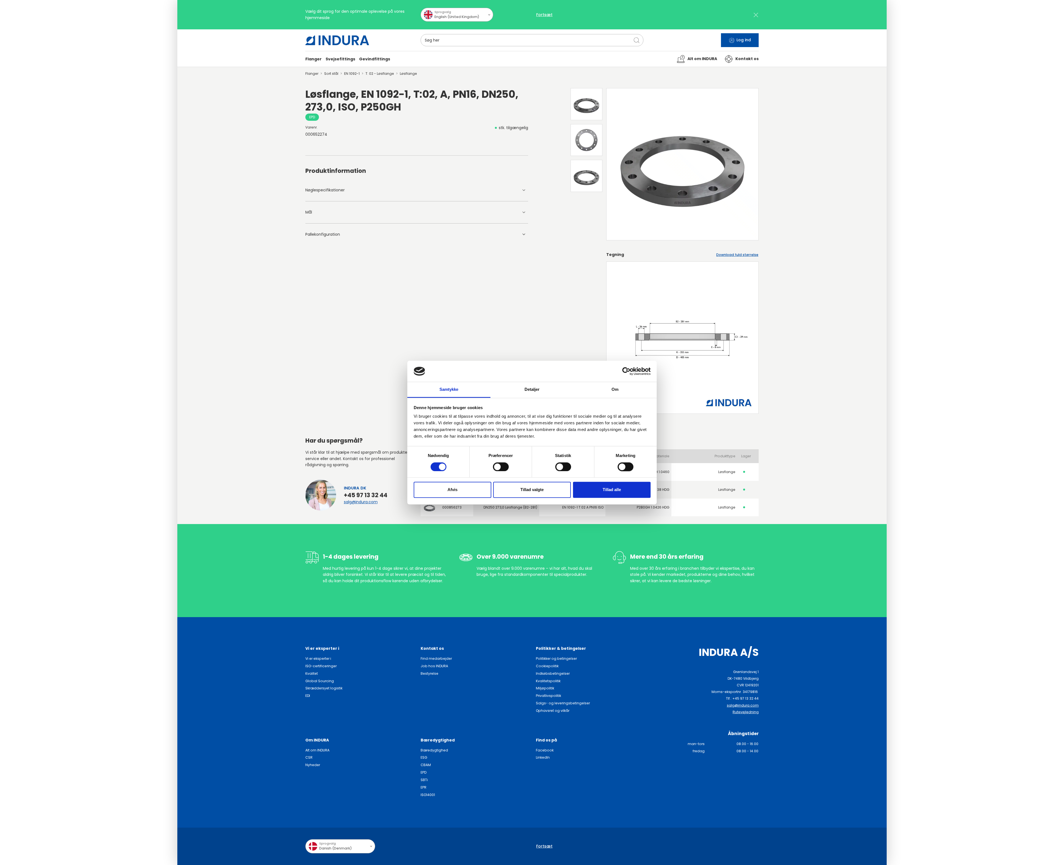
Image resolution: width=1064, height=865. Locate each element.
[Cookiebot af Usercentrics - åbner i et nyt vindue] (626, 371)
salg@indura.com (361, 502)
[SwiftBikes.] (337, 40)
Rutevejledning (746, 712)
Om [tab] (615, 389)
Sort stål (331, 73)
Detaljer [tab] (532, 389)
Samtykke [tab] (449, 389)
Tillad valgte (532, 489)
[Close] (756, 15)
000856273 (452, 507)
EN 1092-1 (352, 73)
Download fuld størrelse (737, 254)
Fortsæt (544, 14)
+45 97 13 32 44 (365, 495)
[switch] (501, 466)
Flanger (311, 73)
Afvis (452, 489)
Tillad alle (612, 489)
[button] (313, 59)
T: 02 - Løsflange (379, 73)
